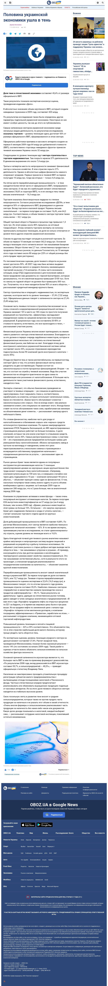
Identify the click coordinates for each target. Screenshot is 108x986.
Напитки (31, 866)
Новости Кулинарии (42, 866)
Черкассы (51, 840)
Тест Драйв (24, 860)
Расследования (62, 833)
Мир (31, 833)
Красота (37, 886)
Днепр (44, 840)
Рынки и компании (27, 873)
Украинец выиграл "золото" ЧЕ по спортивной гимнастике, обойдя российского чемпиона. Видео (83, 68)
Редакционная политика (12, 774)
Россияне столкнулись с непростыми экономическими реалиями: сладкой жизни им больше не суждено (85, 371)
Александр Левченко (81, 415)
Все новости (100, 833)
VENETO (67, 7)
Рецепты (23, 866)
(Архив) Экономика (15, 25)
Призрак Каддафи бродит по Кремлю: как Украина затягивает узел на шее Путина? (82, 294)
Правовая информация (69, 787)
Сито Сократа (79, 377)
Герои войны (24, 7)
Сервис (50, 860)
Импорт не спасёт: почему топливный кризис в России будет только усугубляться (85, 323)
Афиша (23, 886)
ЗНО (50, 853)
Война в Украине (37, 7)
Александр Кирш (80, 391)
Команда (44, 787)
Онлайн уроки (38, 853)
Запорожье (36, 840)
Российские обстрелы (80, 7)
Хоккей (38, 846)
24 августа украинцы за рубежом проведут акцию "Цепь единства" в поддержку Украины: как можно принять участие (88, 44)
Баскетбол (30, 846)
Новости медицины (27, 880)
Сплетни (30, 886)
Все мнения (79, 421)
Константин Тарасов (81, 314)
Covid (46, 880)
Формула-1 (50, 846)
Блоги (71, 833)
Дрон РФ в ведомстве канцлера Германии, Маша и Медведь (83, 385)
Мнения (77, 287)
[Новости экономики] (43, 775)
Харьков (28, 840)
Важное (77, 13)
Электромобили (35, 860)
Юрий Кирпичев (79, 403)
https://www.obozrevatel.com (73, 926)
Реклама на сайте (26, 793)
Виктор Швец (78, 300)
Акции (44, 860)
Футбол (23, 846)
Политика (20, 833)
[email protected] (28, 970)
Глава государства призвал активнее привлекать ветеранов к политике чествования (86, 195)
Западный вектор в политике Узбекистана (84, 410)
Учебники (28, 853)
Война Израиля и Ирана (54, 7)
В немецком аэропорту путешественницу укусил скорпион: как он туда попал (83, 90)
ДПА (45, 853)
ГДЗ (22, 853)
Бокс (44, 846)
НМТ (55, 853)
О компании (25, 787)
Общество (86, 833)
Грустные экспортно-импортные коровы (83, 398)
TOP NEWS (78, 156)
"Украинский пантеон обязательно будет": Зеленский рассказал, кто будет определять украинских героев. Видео (88, 187)
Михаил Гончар (79, 328)
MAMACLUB (39, 880)
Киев (22, 840)
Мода (43, 886)
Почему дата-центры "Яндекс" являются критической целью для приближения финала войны (84, 308)
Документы (45, 793)
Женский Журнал (53, 886)
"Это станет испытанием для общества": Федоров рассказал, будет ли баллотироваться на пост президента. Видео (88, 209)
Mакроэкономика (40, 873)
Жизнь (45, 833)
